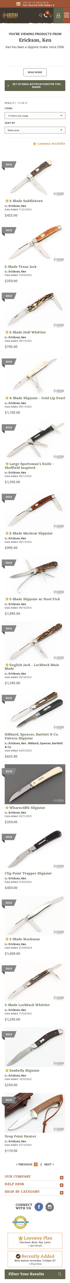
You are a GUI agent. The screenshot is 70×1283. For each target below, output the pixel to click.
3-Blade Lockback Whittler (27, 1005)
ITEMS (8, 108)
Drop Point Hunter (20, 1136)
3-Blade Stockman (24, 939)
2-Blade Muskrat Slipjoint (31, 533)
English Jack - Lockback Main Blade (32, 667)
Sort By (10, 123)
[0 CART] (50, 15)
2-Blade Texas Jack (21, 267)
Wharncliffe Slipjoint (27, 808)
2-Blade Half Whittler (27, 332)
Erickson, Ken (17, 205)
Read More (35, 72)
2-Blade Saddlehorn (26, 201)
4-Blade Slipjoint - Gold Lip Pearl (37, 398)
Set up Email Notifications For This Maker (36, 85)
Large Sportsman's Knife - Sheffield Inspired (29, 466)
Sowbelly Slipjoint (24, 1071)
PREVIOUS (25, 1164)
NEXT (48, 1164)
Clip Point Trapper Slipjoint (28, 873)
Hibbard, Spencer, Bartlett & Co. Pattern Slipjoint (32, 736)
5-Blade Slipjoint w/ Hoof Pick (34, 599)
